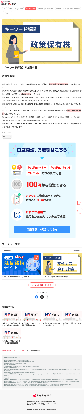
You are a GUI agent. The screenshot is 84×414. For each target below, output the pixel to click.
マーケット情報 (30, 9)
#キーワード (7, 137)
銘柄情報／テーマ (61, 9)
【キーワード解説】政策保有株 (33, 351)
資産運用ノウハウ (75, 9)
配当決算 (40, 9)
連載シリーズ (12, 9)
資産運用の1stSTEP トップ (8, 351)
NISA (21, 9)
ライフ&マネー (7, 13)
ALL (4, 9)
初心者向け (50, 9)
